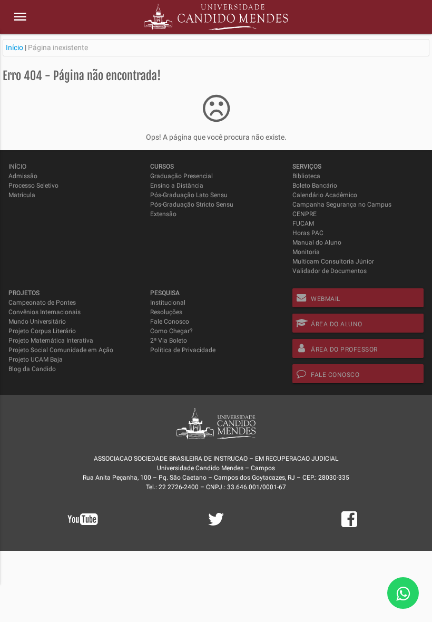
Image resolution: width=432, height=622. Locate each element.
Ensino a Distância (176, 185)
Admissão (22, 176)
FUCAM (303, 223)
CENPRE (304, 214)
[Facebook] (349, 525)
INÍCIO (17, 166)
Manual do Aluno (316, 242)
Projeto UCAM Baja (35, 359)
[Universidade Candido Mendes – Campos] (216, 17)
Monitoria (306, 252)
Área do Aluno (336, 324)
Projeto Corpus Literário (42, 331)
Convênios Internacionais (44, 312)
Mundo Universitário (37, 321)
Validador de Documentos (329, 271)
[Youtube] (83, 533)
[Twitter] (216, 525)
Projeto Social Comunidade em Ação (60, 350)
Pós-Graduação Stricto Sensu (191, 204)
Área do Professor (344, 349)
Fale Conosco (169, 321)
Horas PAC (307, 233)
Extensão (163, 214)
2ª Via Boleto (168, 340)
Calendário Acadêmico (324, 195)
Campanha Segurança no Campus (341, 204)
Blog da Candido (32, 369)
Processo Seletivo (33, 185)
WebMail (325, 299)
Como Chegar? (171, 331)
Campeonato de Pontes (42, 302)
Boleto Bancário (314, 185)
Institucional (167, 302)
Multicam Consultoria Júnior (333, 261)
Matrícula (21, 195)
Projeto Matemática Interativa (50, 340)
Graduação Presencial (181, 176)
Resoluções (166, 312)
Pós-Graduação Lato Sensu (189, 195)
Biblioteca (306, 176)
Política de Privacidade (182, 350)
